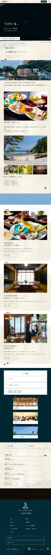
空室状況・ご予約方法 (31, 529)
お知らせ (12, 532)
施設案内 (28, 522)
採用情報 (8, 549)
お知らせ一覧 (8, 483)
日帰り (11, 522)
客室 (27, 519)
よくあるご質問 (9, 446)
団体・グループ (13, 525)
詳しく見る (7, 255)
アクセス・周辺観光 (30, 525)
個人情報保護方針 (14, 549)
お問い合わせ (31, 446)
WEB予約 (10, 537)
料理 (11, 519)
